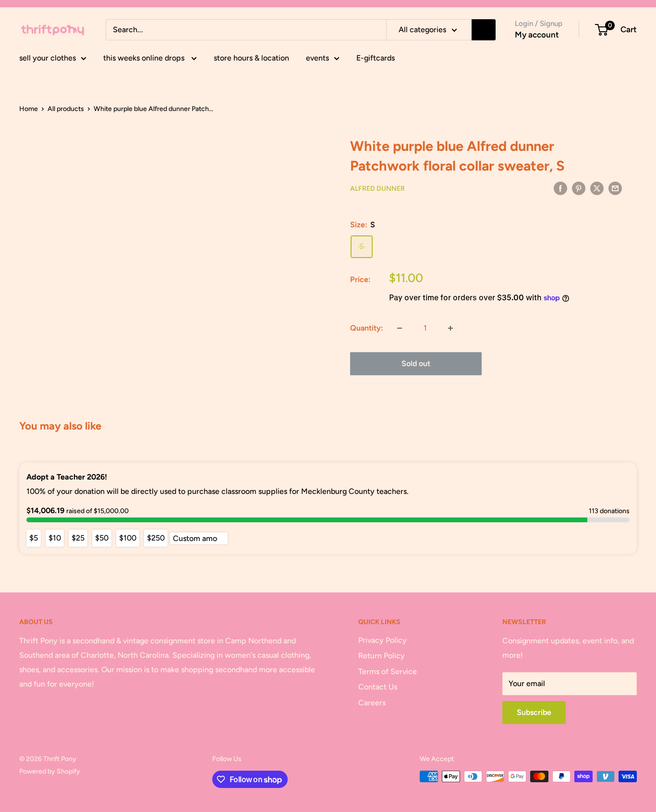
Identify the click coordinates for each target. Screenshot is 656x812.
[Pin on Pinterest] (578, 188)
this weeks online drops (144, 57)
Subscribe (534, 712)
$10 (55, 537)
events (317, 57)
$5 (33, 537)
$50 (102, 537)
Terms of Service (387, 671)
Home (28, 109)
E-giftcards (375, 57)
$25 (78, 537)
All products (66, 109)
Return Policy (381, 655)
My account (537, 34)
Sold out (415, 363)
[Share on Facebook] (560, 188)
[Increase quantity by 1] (450, 328)
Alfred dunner (377, 189)
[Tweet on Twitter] (597, 188)
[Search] (484, 29)
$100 (127, 537)
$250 (156, 537)
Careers (372, 702)
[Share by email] (615, 188)
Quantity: (366, 327)
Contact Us (377, 686)
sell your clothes (47, 57)
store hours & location (251, 57)
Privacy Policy (382, 640)
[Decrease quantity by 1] (399, 328)
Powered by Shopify (49, 771)
